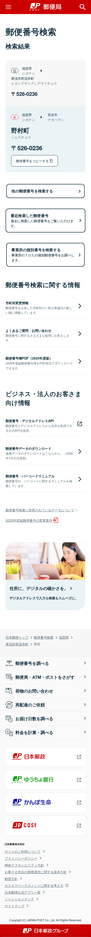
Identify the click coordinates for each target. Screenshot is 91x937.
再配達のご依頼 (30, 705)
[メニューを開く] (8, 7)
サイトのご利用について (23, 851)
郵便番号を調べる (32, 663)
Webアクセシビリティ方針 (24, 865)
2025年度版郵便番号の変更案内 (29, 520)
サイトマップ (14, 905)
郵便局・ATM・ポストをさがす (45, 677)
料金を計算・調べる (34, 732)
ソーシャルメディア (19, 899)
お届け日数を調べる (34, 719)
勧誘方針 (11, 878)
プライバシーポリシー (21, 858)
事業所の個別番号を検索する (42, 254)
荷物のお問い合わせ (34, 691)
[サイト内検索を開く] (82, 7)
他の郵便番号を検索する (32, 191)
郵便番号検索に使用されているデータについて (40, 509)
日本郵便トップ (17, 637)
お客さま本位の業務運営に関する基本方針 (36, 872)
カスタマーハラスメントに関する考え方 (34, 885)
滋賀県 (64, 637)
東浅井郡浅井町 (17, 643)
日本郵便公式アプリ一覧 (23, 892)
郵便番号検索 (43, 637)
